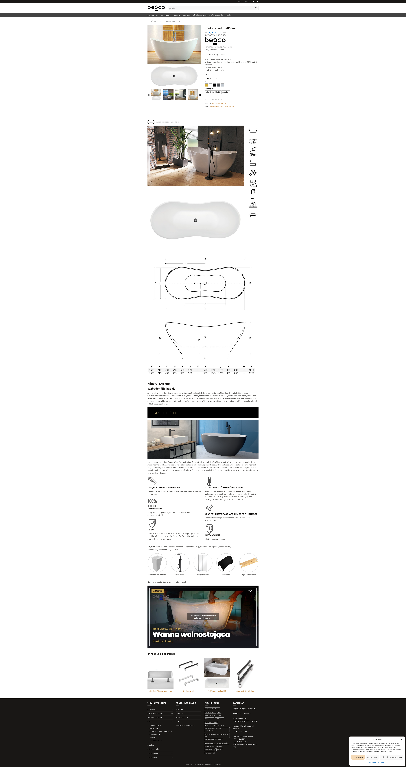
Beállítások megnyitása (391, 757)
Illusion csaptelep (222, 743)
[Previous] (148, 95)
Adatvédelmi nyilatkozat (185, 725)
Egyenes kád (154, 728)
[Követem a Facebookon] (253, 1)
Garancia (179, 713)
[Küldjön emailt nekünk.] (257, 1)
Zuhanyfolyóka (153, 749)
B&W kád (219, 715)
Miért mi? (179, 709)
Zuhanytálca (152, 757)
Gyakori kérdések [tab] (162, 122)
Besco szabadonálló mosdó (213, 740)
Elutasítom (372, 757)
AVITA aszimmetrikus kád (217, 691)
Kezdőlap (151, 21)
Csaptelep (186, 15)
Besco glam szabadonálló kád (214, 725)
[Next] (200, 95)
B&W (219, 712)
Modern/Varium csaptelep (213, 746)
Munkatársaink (182, 717)
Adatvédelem (372, 762)
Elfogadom (358, 757)
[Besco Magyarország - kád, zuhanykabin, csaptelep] (156, 8)
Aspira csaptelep (210, 712)
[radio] (208, 78)
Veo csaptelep (209, 753)
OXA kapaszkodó (188, 691)
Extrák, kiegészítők (216, 15)
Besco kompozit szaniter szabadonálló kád (213, 730)
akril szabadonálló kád (212, 709)
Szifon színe (209, 82)
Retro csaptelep (210, 750)
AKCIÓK (228, 15)
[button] (402, 739)
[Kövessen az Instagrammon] (255, 1)
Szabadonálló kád (172, 21)
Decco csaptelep (210, 743)
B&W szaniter (209, 719)
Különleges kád (155, 734)
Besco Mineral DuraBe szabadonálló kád (221, 107)
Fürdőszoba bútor (200, 15)
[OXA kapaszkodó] (189, 673)
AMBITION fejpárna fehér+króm (160, 691)
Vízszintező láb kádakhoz (245, 691)
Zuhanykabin (166, 15)
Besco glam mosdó (211, 722)
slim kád (219, 750)
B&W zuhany (220, 719)
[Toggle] (172, 709)
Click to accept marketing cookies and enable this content (203, 617)
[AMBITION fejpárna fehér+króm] (160, 673)
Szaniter (177, 15)
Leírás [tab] (151, 122)
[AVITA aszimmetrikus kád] (217, 673)
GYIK (239, 2)
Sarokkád (153, 737)
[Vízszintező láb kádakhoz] (245, 673)
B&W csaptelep (210, 715)
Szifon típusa (209, 88)
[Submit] (256, 8)
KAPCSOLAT (247, 2)
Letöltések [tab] (175, 122)
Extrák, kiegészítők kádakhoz (159, 731)
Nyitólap (150, 15)
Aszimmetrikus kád (156, 725)
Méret (207, 75)
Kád (157, 15)
